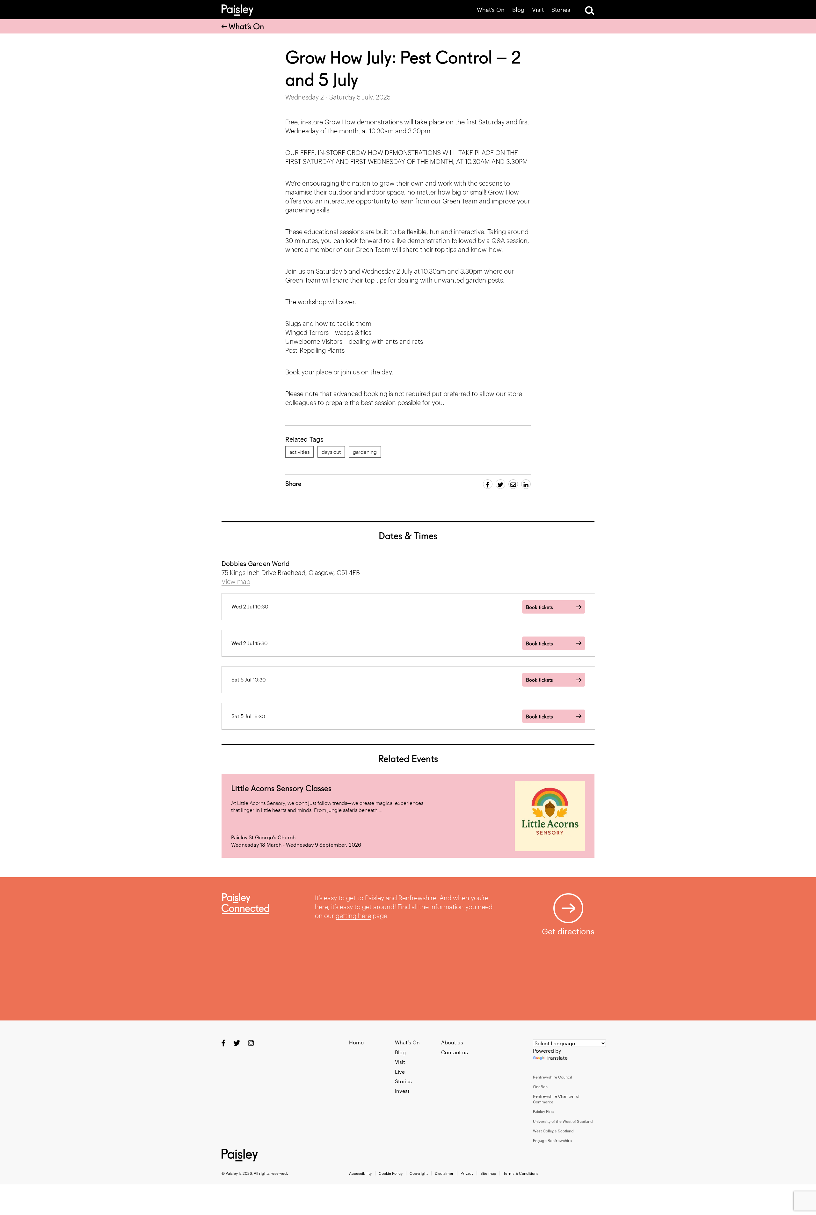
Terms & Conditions (520, 1173)
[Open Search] (589, 10)
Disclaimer (444, 1173)
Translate (557, 1058)
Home (356, 1042)
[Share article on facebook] (487, 484)
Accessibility (360, 1173)
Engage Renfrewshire (552, 1140)
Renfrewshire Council (552, 1077)
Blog (518, 10)
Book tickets (539, 607)
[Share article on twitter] (500, 484)
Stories (560, 10)
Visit (538, 10)
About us (452, 1042)
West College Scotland (553, 1131)
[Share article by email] (513, 484)
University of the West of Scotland (563, 1121)
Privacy (467, 1173)
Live (400, 1072)
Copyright (419, 1173)
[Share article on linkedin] (526, 484)
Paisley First (543, 1111)
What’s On (491, 10)
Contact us (454, 1052)
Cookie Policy (391, 1173)
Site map (488, 1173)
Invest (402, 1091)
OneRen (540, 1086)
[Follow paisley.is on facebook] (223, 1043)
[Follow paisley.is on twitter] (236, 1043)
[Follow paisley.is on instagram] (251, 1043)
